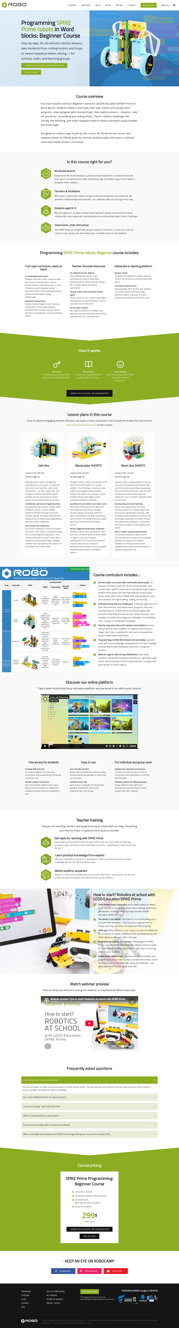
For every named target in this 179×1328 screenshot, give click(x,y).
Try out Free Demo (56, 1291)
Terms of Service (55, 1299)
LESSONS (72, 5)
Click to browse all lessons (81, 425)
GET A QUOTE (149, 5)
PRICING (119, 5)
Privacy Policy (54, 1303)
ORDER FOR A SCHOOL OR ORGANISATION (44, 65)
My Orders (52, 1295)
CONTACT (132, 5)
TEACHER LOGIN (89, 1291)
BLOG (98, 5)
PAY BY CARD (31, 72)
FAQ (23, 1306)
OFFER (108, 5)
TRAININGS (86, 5)
